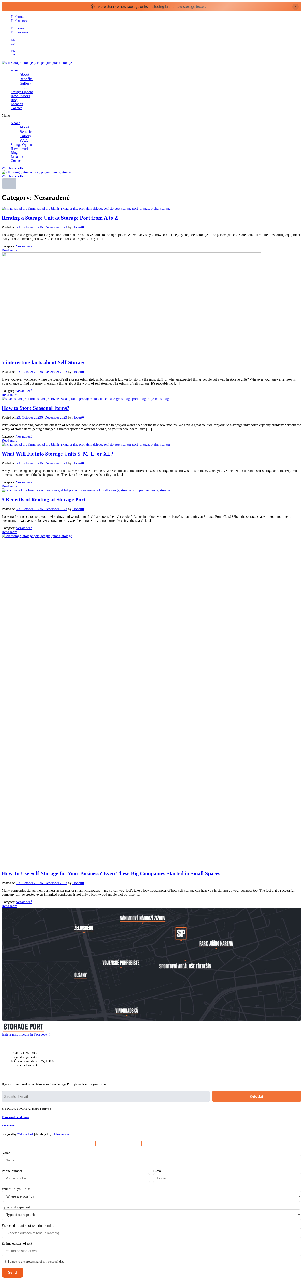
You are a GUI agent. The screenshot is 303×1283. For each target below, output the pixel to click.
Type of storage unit (16, 1207)
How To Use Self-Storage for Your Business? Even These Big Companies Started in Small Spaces (111, 873)
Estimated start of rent (17, 1243)
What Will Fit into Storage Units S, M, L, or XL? (57, 454)
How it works (20, 96)
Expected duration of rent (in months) (28, 1225)
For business (19, 21)
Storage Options (22, 92)
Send (12, 1272)
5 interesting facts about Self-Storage (44, 362)
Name (6, 1153)
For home (17, 17)
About (15, 70)
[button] (151, 116)
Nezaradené (24, 246)
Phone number (12, 1171)
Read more (9, 250)
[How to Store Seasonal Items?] (86, 399)
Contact (16, 108)
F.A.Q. (24, 88)
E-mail (158, 1171)
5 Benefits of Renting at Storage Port (43, 499)
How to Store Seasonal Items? (35, 408)
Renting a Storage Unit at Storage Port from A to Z (60, 218)
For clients (8, 1125)
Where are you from (16, 1189)
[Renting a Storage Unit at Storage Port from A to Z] (86, 208)
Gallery (25, 83)
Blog (14, 100)
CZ (13, 44)
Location (17, 104)
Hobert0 (78, 227)
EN (13, 40)
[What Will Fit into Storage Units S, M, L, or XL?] (86, 444)
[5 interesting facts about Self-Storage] (131, 353)
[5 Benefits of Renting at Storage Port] (86, 490)
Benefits (26, 79)
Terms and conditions (15, 1117)
